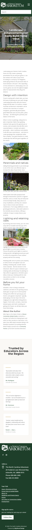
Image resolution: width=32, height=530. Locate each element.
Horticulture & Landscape (16, 47)
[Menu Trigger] (28, 4)
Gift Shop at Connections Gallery (11, 499)
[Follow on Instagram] (6, 455)
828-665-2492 (15, 475)
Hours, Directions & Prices (9, 489)
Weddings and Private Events (10, 495)
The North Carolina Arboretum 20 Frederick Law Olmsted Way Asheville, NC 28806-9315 (17, 470)
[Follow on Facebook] (3, 455)
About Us (4, 493)
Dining (3, 497)
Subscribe (7, 517)
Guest (11, 45)
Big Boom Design (19, 528)
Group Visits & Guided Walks (10, 491)
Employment (5, 501)
